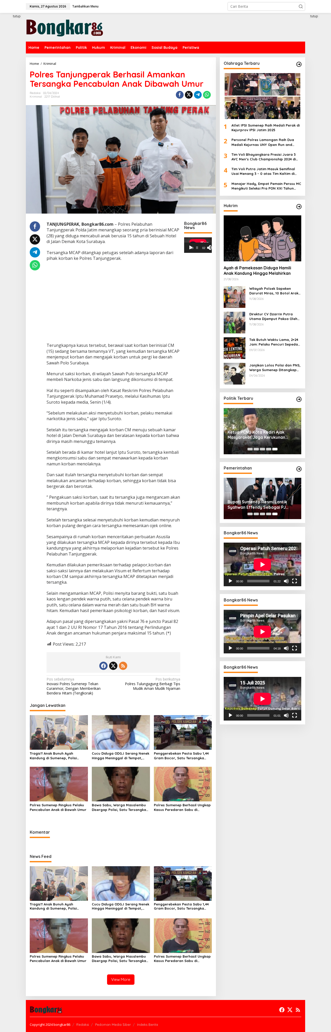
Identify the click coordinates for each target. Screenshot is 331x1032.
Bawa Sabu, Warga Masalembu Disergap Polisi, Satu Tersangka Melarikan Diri (119, 807)
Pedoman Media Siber (113, 1024)
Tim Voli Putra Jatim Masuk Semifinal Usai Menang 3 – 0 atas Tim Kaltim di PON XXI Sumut (263, 171)
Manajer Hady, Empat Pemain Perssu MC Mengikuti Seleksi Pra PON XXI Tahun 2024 (266, 186)
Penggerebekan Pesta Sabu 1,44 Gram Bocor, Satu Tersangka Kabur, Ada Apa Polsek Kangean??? (181, 755)
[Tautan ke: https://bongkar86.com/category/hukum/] (299, 207)
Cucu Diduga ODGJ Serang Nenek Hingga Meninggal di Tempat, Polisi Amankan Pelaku (120, 755)
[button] (300, 6)
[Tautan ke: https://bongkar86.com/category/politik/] (299, 399)
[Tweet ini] (189, 95)
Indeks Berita (147, 1024)
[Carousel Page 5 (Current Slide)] (274, 449)
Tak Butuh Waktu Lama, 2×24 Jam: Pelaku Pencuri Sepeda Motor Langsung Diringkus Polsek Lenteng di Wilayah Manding (273, 342)
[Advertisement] (113, 302)
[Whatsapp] (207, 95)
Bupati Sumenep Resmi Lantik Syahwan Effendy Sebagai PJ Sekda (257, 504)
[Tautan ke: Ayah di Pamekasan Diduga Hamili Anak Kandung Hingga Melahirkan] (262, 238)
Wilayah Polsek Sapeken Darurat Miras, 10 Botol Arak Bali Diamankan (273, 290)
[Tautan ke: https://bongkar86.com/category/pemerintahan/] (299, 469)
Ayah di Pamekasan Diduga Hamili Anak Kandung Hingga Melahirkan (257, 270)
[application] (198, 245)
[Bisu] (286, 581)
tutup (17, 16)
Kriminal (36, 96)
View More (120, 979)
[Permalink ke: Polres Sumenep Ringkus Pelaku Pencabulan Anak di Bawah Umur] (59, 783)
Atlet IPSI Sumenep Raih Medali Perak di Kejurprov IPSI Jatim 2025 (265, 127)
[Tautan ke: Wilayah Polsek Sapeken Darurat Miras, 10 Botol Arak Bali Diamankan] (234, 296)
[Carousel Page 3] (262, 449)
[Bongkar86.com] (64, 26)
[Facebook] (103, 666)
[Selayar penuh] (211, 247)
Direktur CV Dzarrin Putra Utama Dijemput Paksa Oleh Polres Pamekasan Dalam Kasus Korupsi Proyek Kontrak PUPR (275, 316)
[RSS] (123, 666)
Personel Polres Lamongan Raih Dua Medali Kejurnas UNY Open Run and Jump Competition (262, 142)
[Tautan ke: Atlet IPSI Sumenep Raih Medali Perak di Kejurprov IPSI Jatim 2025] (262, 96)
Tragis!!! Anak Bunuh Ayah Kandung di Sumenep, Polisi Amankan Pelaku (53, 755)
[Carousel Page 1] (250, 449)
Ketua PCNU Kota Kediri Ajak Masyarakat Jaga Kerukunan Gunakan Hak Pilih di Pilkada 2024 (261, 434)
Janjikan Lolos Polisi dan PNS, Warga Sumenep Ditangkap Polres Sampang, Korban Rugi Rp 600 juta (275, 367)
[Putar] (190, 247)
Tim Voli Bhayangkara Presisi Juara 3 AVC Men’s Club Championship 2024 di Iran (263, 156)
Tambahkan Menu (85, 6)
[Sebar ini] (180, 95)
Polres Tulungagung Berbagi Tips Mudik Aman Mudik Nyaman (152, 684)
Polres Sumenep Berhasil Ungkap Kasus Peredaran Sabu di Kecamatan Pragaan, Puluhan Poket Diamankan (182, 807)
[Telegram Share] (198, 95)
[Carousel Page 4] (268, 449)
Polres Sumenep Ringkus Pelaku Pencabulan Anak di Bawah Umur (58, 807)
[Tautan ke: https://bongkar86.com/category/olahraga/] (299, 64)
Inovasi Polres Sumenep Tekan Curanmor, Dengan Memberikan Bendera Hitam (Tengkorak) (74, 686)
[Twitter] (113, 666)
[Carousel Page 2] (256, 449)
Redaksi (82, 1024)
